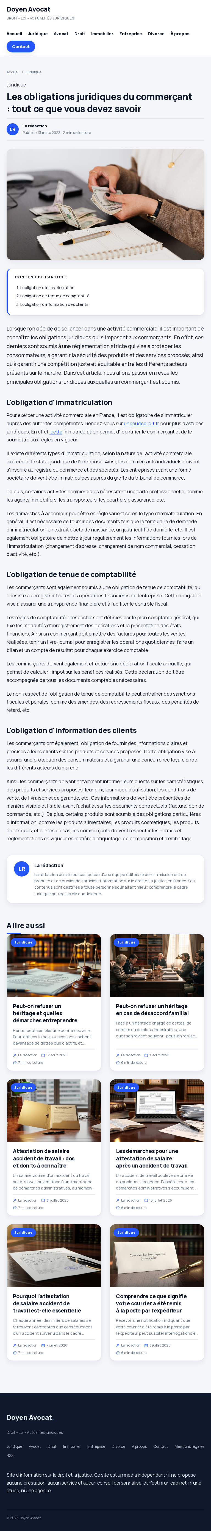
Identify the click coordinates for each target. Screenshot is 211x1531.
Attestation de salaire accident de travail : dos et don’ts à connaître (43, 1158)
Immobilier (102, 34)
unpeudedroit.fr (141, 423)
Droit (79, 34)
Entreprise (131, 34)
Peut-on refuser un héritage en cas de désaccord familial (152, 1010)
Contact (21, 46)
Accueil (14, 34)
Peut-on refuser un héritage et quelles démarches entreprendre (45, 1013)
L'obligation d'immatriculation (47, 287)
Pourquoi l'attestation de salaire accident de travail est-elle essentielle (47, 1303)
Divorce (156, 34)
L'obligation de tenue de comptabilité (55, 295)
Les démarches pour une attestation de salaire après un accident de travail (152, 1158)
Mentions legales (189, 1446)
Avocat (61, 34)
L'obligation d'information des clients (54, 304)
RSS (10, 1455)
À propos (180, 34)
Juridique (38, 34)
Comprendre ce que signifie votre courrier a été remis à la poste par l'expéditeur (151, 1303)
